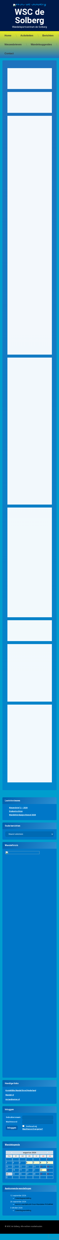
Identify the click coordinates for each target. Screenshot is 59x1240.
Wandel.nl (9, 1095)
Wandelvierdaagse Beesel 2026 (22, 815)
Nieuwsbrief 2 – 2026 (18, 808)
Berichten (48, 35)
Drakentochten (16, 811)
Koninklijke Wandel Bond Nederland (20, 1090)
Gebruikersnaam (13, 1117)
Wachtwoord (11, 1122)
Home (8, 35)
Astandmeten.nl (12, 1099)
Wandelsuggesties (41, 44)
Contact (9, 53)
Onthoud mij (31, 1126)
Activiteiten (26, 35)
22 (43, 1170)
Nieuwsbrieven (13, 44)
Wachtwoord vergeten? (32, 1129)
